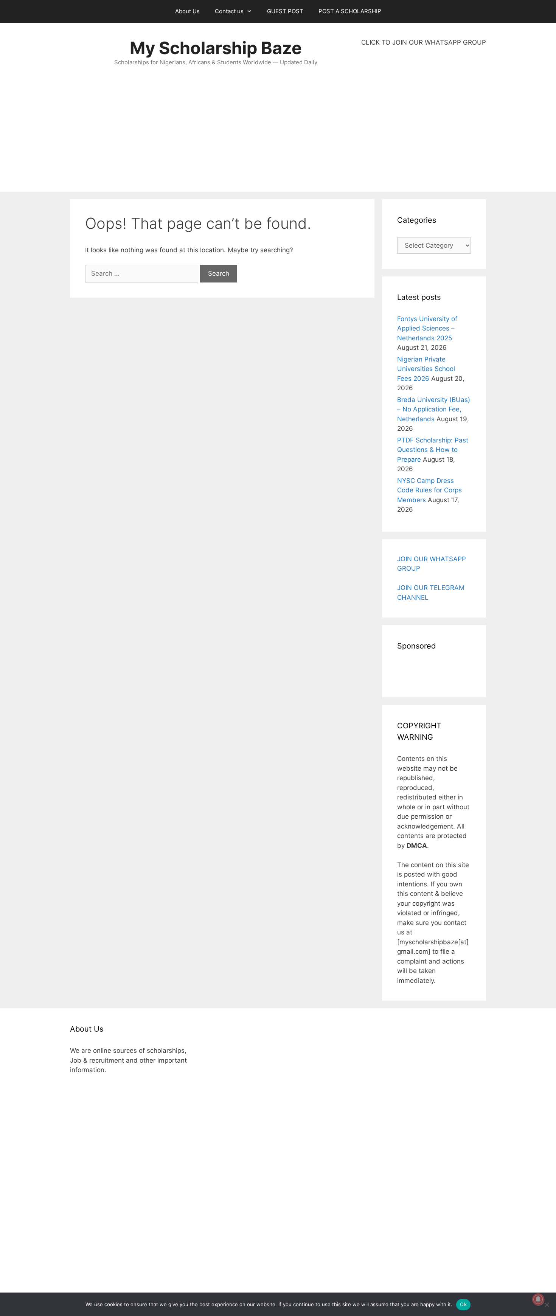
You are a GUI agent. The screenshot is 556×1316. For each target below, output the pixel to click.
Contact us (229, 11)
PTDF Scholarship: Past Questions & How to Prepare (432, 449)
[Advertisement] (423, 119)
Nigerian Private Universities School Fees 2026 (426, 368)
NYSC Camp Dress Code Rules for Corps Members (429, 490)
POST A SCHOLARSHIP (349, 11)
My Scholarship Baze (216, 47)
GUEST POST (285, 11)
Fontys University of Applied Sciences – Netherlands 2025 (427, 328)
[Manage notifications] (538, 1299)
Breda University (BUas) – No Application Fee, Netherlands (433, 409)
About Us (187, 11)
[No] (546, 1304)
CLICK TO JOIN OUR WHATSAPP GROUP (423, 42)
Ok (463, 1304)
